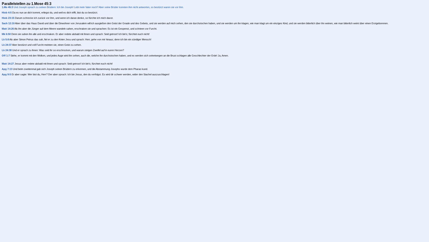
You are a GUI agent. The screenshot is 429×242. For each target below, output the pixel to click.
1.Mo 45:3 (7, 7)
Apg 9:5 (6, 74)
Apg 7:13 (7, 69)
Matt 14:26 (8, 28)
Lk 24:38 (7, 50)
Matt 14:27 (8, 63)
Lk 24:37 (7, 44)
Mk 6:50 (6, 34)
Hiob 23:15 (8, 18)
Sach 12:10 (8, 23)
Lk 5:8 (5, 39)
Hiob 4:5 (7, 12)
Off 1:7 (6, 55)
